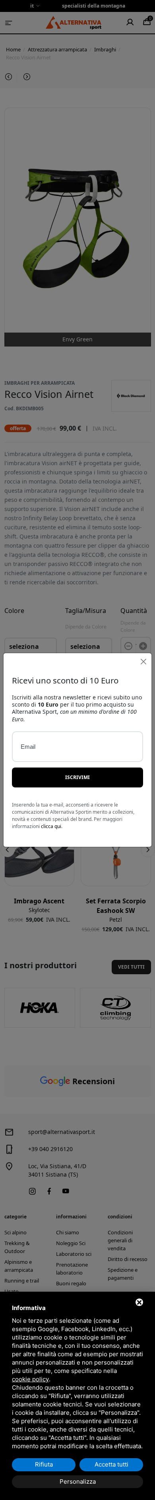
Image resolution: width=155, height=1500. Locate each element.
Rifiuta (44, 1464)
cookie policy (30, 1379)
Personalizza (78, 1481)
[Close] (143, 661)
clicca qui (51, 826)
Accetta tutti (111, 1464)
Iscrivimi (77, 777)
